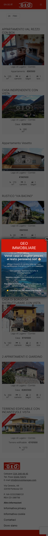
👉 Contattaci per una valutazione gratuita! (24, 290)
